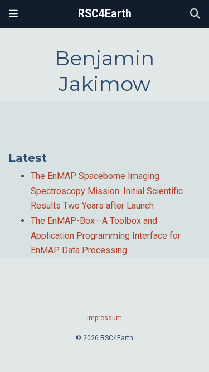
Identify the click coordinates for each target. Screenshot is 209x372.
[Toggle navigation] (13, 14)
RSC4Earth (105, 13)
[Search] (195, 14)
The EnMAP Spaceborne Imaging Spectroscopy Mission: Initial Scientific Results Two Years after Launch (107, 191)
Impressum (104, 318)
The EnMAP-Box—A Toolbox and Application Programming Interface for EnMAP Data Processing (106, 235)
